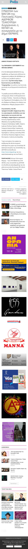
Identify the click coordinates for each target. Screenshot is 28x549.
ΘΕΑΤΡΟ (16, 500)
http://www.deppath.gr (9, 152)
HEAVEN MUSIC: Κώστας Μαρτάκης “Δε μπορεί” (17, 476)
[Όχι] (26, 544)
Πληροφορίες (18, 546)
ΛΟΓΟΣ (3, 518)
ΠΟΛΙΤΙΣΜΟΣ (4, 8)
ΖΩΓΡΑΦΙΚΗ (4, 500)
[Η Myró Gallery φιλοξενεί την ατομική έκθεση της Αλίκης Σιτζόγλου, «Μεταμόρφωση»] (21, 515)
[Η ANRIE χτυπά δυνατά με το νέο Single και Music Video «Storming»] (5, 206)
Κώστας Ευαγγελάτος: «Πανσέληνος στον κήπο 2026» (18, 214)
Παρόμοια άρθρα (6, 200)
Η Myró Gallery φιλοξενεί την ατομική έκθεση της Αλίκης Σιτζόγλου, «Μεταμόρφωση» (20, 524)
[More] (22, 179)
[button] (2, 2)
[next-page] (5, 231)
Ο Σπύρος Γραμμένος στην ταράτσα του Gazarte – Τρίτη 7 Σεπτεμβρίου (20, 191)
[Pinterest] (15, 39)
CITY (3, 223)
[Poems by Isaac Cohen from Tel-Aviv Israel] (7, 515)
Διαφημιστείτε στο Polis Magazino (13, 538)
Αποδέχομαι (10, 546)
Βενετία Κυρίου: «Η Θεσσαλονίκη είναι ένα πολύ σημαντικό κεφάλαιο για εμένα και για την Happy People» (17, 223)
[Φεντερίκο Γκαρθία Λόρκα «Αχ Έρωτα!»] (5, 470)
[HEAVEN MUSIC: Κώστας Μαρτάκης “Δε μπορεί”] (4, 478)
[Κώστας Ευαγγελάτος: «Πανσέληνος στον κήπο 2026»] (5, 213)
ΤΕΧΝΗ (14, 8)
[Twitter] (11, 39)
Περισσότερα (16, 200)
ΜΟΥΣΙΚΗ (10, 8)
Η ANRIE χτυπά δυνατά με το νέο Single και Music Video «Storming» (18, 206)
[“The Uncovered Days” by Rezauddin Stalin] (5, 453)
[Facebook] (8, 39)
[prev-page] (3, 231)
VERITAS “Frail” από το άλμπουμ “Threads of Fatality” (8, 190)
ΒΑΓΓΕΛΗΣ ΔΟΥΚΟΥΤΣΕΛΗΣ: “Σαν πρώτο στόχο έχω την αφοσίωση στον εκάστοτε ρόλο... (20, 506)
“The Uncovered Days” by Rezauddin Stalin (17, 452)
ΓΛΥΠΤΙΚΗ (4, 215)
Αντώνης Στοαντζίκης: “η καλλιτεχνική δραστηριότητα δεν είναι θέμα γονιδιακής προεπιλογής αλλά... (7, 506)
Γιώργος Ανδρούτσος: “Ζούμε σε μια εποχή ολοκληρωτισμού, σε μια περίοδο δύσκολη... (18, 461)
